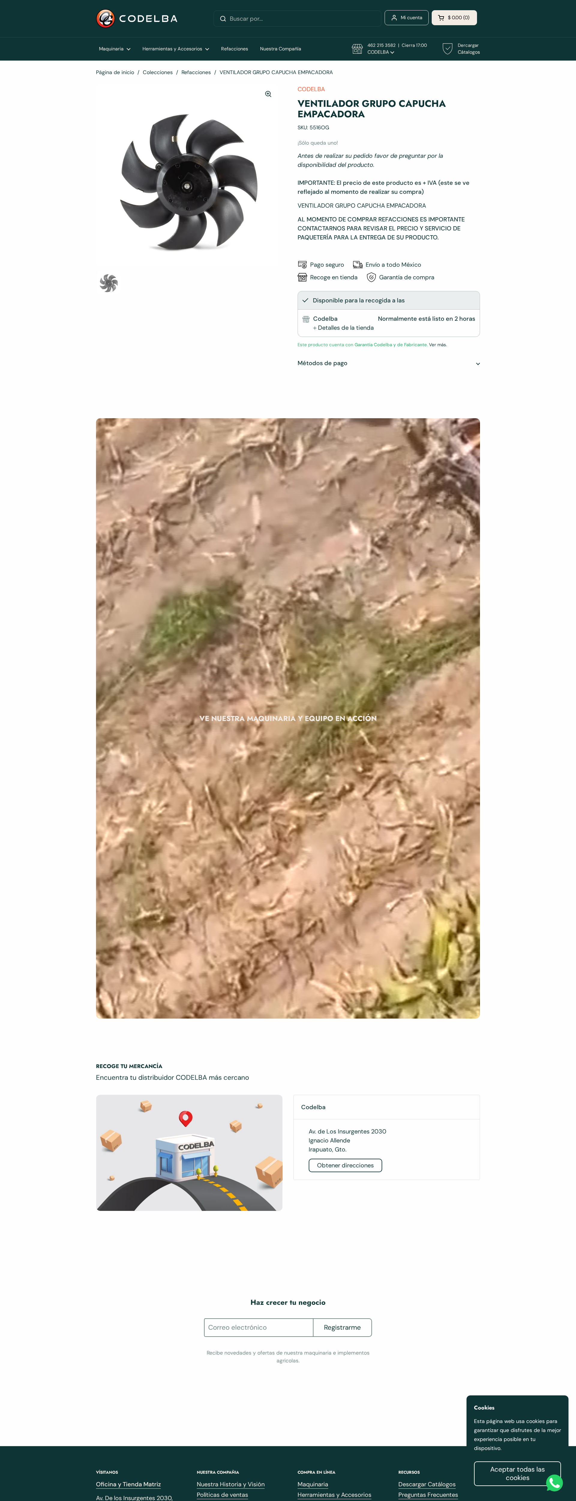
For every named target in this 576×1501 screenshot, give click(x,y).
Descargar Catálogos (427, 1484)
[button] (454, 17)
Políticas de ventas (222, 1495)
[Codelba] (136, 18)
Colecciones (158, 72)
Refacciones (196, 72)
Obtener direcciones (345, 1165)
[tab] (343, 327)
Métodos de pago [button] (322, 363)
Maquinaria (313, 1484)
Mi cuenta (411, 17)
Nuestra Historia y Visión (231, 1484)
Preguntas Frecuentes (428, 1495)
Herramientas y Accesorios (334, 1495)
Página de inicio (115, 72)
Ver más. (437, 345)
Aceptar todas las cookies (517, 1473)
